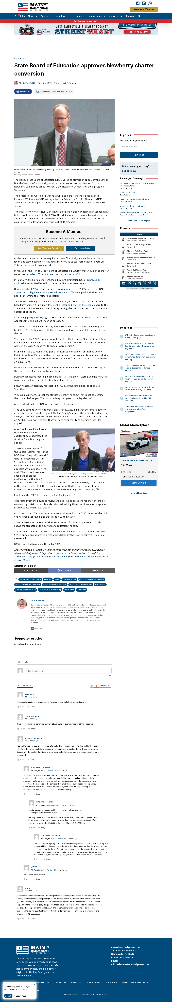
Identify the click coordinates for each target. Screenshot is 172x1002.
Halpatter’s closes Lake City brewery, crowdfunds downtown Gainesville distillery (140, 357)
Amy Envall (47, 579)
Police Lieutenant (127, 192)
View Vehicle (139, 486)
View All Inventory (139, 493)
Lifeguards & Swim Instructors (133, 206)
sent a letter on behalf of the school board (76, 304)
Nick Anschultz (27, 82)
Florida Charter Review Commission (27, 584)
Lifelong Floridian (47, 771)
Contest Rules (93, 982)
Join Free (139, 154)
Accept (8, 996)
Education (19, 58)
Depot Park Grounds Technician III (134, 199)
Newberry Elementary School (25, 590)
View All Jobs (144, 221)
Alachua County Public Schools (30, 579)
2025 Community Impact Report (135, 982)
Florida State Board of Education (81, 584)
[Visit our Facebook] (138, 3)
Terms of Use (60, 982)
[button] (123, 455)
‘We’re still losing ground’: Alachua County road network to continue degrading (139, 346)
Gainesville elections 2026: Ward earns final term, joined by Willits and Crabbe (139, 398)
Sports (44, 16)
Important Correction (53, 805)
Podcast (130, 16)
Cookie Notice (111, 982)
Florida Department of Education (54, 584)
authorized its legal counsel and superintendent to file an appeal (50, 292)
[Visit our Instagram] (150, 3)
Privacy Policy (76, 982)
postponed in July (36, 317)
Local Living (61, 16)
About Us (114, 16)
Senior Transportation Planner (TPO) (136, 213)
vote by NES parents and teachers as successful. (53, 274)
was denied (74, 317)
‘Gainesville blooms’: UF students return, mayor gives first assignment (139, 409)
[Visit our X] (144, 3)
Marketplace (95, 16)
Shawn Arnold (69, 590)
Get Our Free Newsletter (85, 21)
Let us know (129, 170)
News (31, 16)
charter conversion (69, 579)
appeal (57, 579)
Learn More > (22, 996)
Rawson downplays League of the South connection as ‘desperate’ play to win (139, 379)
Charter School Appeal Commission (91, 579)
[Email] (33, 628)
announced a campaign (27, 202)
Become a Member (143, 9)
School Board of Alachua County (50, 590)
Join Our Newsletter (80, 248)
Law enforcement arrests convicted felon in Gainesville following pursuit (140, 368)
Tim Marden (81, 590)
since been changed (40, 265)
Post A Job (132, 221)
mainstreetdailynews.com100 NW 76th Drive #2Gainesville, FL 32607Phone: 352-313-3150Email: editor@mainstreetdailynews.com (130, 956)
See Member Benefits (49, 248)
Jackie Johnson (100, 584)
